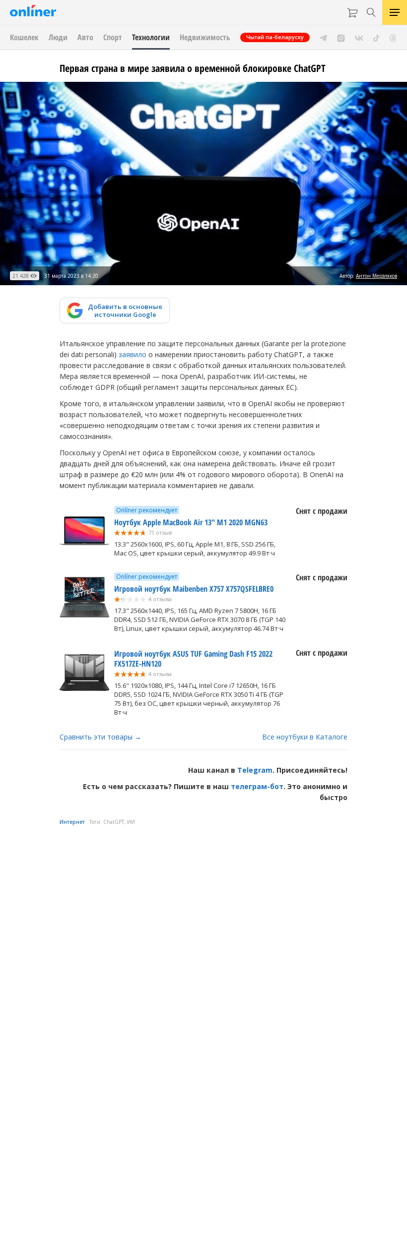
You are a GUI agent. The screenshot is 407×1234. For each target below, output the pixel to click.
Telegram (254, 770)
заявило (132, 354)
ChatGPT (113, 821)
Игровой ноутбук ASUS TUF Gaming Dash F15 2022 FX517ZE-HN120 (193, 658)
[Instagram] (341, 37)
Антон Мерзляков (376, 275)
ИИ (131, 821)
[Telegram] (323, 37)
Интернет (72, 821)
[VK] (359, 37)
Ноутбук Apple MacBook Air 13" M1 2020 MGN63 (191, 522)
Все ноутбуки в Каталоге (304, 736)
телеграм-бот (257, 786)
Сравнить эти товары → (100, 736)
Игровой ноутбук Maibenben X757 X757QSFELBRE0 (193, 588)
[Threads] (393, 37)
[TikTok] (376, 37)
